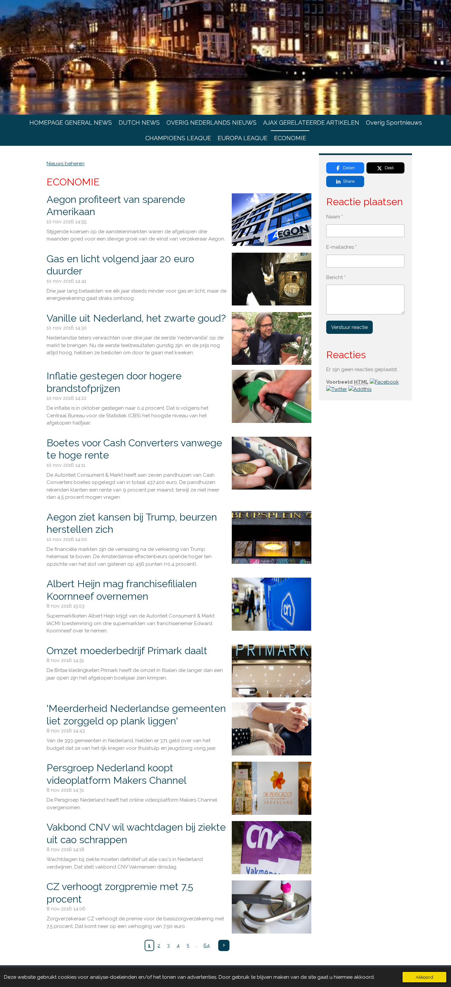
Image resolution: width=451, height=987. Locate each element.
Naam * (334, 217)
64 (206, 945)
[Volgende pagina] (223, 945)
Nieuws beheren (66, 164)
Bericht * (336, 277)
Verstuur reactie (349, 327)
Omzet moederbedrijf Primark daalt (127, 650)
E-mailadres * (341, 247)
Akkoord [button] (424, 977)
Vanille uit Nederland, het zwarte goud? (136, 318)
